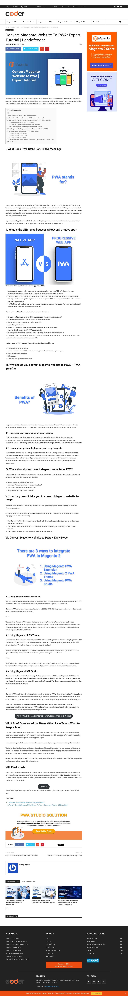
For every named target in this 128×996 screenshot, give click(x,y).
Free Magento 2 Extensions (14, 953)
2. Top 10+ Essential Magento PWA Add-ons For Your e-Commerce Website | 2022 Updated (37, 805)
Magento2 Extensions (26, 7)
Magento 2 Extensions (13, 938)
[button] (120, 22)
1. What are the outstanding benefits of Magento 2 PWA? (26, 802)
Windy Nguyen (11, 44)
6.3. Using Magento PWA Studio (17, 137)
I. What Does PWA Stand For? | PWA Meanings (21, 115)
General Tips (91, 941)
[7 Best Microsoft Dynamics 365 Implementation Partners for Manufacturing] (18, 892)
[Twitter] (118, 7)
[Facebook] (112, 7)
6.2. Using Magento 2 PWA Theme (18, 135)
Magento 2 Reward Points (14, 950)
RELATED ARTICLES (13, 881)
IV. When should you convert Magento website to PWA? (24, 126)
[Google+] (115, 7)
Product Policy (50, 947)
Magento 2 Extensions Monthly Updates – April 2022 (65, 855)
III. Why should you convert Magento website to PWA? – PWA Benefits (29, 120)
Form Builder (54, 7)
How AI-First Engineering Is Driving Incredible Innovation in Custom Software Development (68, 902)
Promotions (90, 953)
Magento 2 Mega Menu (13, 947)
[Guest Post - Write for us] (102, 92)
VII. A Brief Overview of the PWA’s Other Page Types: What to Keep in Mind (30, 139)
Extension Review (29, 22)
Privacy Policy (50, 944)
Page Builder (63, 7)
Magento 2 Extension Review (96, 944)
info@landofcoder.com (51, 986)
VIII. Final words (12, 142)
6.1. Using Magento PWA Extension (18, 133)
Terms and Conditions (53, 950)
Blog (69, 7)
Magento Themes (82, 22)
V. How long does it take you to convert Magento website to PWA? (27, 129)
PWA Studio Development (14, 956)
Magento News (9, 30)
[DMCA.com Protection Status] (93, 962)
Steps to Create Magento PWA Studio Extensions (22, 855)
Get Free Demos (96, 993)
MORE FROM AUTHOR (29, 881)
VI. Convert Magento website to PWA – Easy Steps (22, 131)
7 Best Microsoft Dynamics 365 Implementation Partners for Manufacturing (15, 902)
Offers (48, 938)
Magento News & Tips (45, 22)
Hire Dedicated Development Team (17, 959)
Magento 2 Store (13, 22)
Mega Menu (46, 7)
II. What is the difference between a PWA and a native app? (25, 118)
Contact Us (43, 787)
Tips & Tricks (91, 950)
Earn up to (64, 965)
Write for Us (50, 956)
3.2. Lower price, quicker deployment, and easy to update (24, 124)
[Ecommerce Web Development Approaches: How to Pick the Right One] (44, 892)
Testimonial (79, 7)
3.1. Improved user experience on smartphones (21, 122)
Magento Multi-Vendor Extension (16, 941)
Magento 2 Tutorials (65, 22)
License (48, 941)
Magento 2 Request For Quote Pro (17, 944)
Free (85, 7)
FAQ (73, 7)
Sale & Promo (97, 22)
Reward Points (37, 7)
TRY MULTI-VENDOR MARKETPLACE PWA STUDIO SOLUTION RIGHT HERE (44, 716)
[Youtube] (121, 7)
